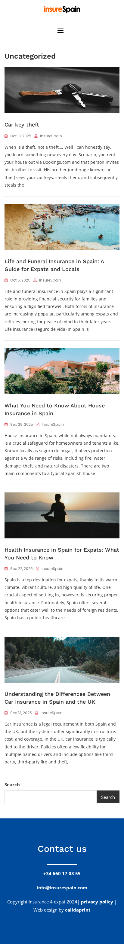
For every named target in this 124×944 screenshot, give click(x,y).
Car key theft (22, 124)
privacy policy (97, 902)
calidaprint (78, 910)
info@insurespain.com (62, 888)
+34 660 (62, 873)
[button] (62, 30)
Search (12, 784)
